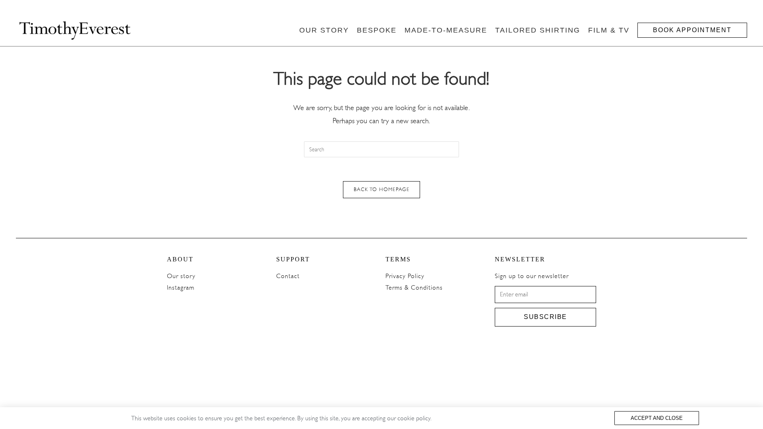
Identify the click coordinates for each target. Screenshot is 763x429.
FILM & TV (608, 30)
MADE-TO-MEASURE (446, 30)
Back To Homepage (381, 189)
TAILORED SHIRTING (537, 30)
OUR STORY (324, 30)
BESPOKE (377, 30)
